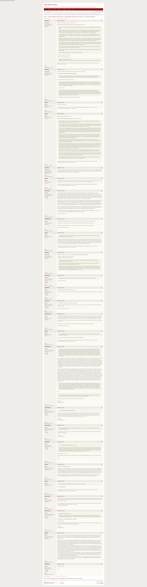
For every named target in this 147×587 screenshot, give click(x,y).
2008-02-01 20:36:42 (60, 287)
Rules (55, 9)
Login (70, 9)
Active (97, 11)
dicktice (46, 464)
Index (45, 9)
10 (61, 18)
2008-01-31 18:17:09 (60, 218)
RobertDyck (47, 190)
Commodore (47, 496)
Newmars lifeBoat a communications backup (79, 7)
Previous (48, 18)
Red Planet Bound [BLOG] (65, 7)
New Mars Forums (50, 4)
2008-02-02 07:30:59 (60, 300)
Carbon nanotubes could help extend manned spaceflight (66, 73)
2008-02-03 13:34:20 (60, 464)
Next (65, 18)
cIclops (46, 102)
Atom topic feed (100, 581)
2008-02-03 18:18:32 (60, 496)
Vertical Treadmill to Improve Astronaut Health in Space (66, 118)
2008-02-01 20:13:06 (60, 252)
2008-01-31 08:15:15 (60, 178)
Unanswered (101, 11)
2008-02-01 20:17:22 (60, 275)
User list (50, 9)
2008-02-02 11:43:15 (60, 425)
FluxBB (101, 583)
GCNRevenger (48, 218)
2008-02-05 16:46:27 (60, 564)
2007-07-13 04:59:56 (60, 102)
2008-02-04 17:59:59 (60, 510)
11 (63, 18)
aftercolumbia (48, 346)
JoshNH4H (47, 287)
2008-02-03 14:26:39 (60, 481)
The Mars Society (56, 7)
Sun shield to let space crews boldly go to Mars (80, 254)
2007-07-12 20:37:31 (60, 69)
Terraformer (47, 300)
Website (47, 197)
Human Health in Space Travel (55, 16)
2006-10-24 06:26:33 (60, 20)
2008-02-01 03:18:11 (60, 232)
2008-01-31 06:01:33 (60, 167)
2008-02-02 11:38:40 (60, 407)
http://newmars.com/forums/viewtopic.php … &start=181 (66, 519)
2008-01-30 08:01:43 (60, 113)
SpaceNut (47, 20)
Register (65, 9)
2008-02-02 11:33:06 (60, 346)
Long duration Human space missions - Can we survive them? (79, 16)
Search (60, 9)
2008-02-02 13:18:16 (60, 441)
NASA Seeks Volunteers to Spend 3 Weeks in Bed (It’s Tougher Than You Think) (70, 24)
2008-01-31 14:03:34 (60, 190)
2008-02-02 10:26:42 (60, 331)
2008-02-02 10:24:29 (60, 313)
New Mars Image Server (92, 7)
